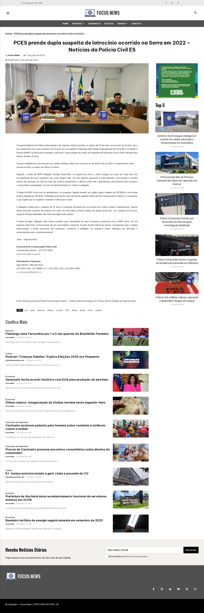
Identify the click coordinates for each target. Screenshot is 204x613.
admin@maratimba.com (14, 360)
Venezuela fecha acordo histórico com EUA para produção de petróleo (56, 379)
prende (82, 310)
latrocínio (41, 310)
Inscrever (191, 550)
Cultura (8, 354)
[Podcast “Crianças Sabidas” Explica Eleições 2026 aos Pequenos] (131, 360)
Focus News (14, 55)
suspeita (98, 310)
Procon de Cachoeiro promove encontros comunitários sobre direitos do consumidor (57, 451)
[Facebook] (166, 3)
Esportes (9, 331)
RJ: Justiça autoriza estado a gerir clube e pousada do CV (46, 473)
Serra (90, 310)
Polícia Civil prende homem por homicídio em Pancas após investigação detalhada (177, 222)
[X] (178, 3)
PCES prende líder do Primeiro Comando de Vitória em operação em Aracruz (177, 180)
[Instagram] (172, 3)
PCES (67, 310)
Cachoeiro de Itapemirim (16, 422)
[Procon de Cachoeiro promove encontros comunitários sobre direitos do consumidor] (131, 453)
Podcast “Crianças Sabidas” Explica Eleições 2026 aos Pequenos (52, 356)
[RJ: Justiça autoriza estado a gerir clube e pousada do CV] (131, 477)
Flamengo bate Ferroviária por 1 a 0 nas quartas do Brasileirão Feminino (57, 334)
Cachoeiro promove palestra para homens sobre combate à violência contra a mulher (55, 427)
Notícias (50, 310)
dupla (32, 310)
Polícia (8, 33)
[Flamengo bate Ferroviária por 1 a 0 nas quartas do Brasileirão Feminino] (131, 337)
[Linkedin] (170, 589)
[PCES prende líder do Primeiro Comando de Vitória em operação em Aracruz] (177, 163)
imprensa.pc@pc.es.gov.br (28, 254)
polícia (74, 310)
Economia (10, 377)
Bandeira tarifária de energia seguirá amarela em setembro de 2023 (54, 520)
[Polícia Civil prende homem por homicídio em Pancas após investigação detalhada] (177, 204)
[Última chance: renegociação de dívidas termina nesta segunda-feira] (131, 406)
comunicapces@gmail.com (29, 272)
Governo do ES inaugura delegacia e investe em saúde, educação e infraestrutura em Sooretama (177, 139)
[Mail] (178, 589)
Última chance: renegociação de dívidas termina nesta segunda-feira (55, 402)
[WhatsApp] (195, 589)
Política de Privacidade (135, 556)
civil (26, 310)
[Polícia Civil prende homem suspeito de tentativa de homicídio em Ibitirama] (177, 245)
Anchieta (9, 493)
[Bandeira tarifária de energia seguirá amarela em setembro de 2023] (131, 523)
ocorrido (59, 310)
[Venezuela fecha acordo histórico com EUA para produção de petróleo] (131, 383)
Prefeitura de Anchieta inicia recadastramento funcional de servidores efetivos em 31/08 (56, 498)
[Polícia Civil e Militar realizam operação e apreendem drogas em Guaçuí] (177, 283)
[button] (195, 13)
